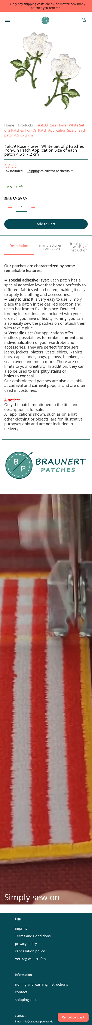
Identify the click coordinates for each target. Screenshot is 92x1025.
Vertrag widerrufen (30, 958)
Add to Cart (46, 224)
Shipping (33, 171)
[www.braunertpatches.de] (45, 20)
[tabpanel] (46, 343)
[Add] (33, 207)
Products (25, 125)
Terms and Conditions (33, 936)
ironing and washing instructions (41, 984)
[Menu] (7, 20)
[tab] (19, 247)
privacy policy (26, 943)
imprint (21, 928)
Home (9, 125)
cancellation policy (30, 951)
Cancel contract (73, 1017)
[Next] (83, 247)
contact (21, 992)
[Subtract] (10, 207)
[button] (84, 20)
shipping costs (26, 999)
